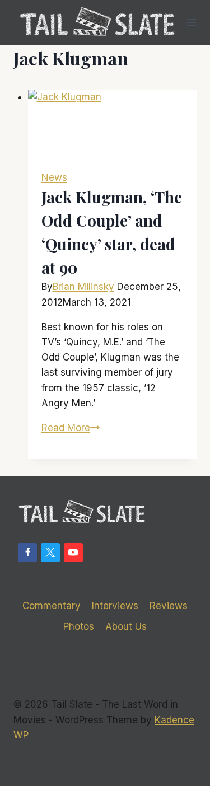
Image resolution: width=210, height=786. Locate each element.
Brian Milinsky (83, 286)
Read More (70, 427)
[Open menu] (191, 22)
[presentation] (112, 123)
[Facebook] (27, 552)
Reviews (169, 605)
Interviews (115, 605)
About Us (126, 626)
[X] (50, 552)
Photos (78, 626)
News (54, 177)
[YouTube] (73, 552)
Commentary (51, 605)
